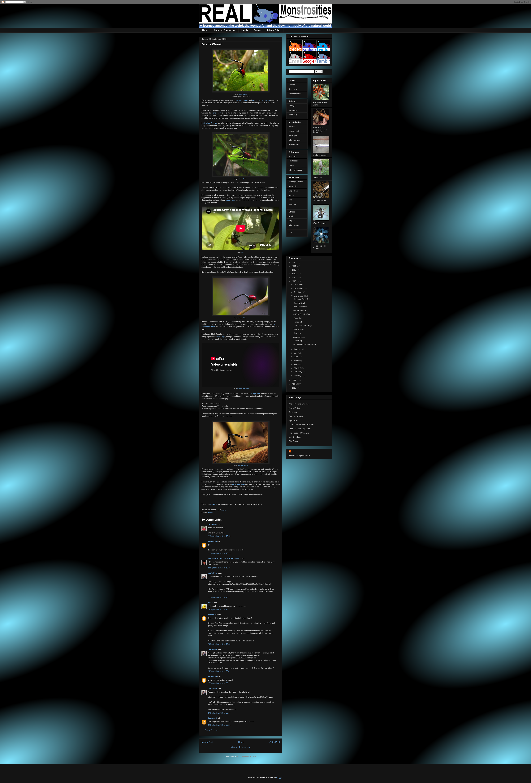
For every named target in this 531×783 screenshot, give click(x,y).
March (297, 368)
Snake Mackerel (320, 155)
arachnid (292, 156)
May (296, 360)
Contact (257, 30)
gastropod (293, 135)
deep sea (293, 89)
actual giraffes (254, 393)
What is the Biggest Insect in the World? (320, 129)
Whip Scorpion (319, 223)
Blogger (279, 778)
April (296, 364)
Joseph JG (212, 541)
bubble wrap (230, 200)
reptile (291, 195)
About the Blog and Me (224, 30)
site (290, 232)
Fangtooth (297, 322)
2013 (294, 281)
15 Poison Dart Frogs (302, 325)
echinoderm (294, 144)
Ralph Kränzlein (243, 465)
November (299, 288)
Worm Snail (298, 329)
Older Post (274, 742)
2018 (294, 262)
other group (294, 225)
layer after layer (238, 484)
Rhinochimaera (300, 307)
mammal (292, 204)
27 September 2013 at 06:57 (219, 713)
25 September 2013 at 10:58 (219, 644)
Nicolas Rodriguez (243, 388)
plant (291, 216)
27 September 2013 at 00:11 (219, 683)
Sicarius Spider (319, 200)
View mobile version (241, 747)
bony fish (292, 186)
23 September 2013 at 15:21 (219, 609)
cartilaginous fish (296, 182)
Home (205, 30)
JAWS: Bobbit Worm (302, 314)
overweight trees (241, 100)
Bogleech (293, 412)
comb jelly (293, 114)
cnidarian (293, 110)
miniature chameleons (261, 100)
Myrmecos (293, 420)
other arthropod (295, 170)
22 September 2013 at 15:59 (219, 553)
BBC (242, 252)
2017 (294, 266)
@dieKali (213, 504)
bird (290, 200)
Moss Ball (297, 318)
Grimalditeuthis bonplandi (304, 344)
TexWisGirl (212, 524)
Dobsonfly (317, 178)
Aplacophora (298, 337)
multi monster (294, 94)
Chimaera (297, 333)
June (296, 357)
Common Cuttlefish (301, 299)
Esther (210, 603)
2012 (294, 380)
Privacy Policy (273, 30)
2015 (294, 274)
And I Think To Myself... (299, 404)
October (298, 292)
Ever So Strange (296, 416)
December (299, 284)
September (299, 296)
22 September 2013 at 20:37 (219, 597)
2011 (294, 384)
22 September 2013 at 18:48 (219, 568)
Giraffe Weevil (299, 310)
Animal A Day (294, 408)
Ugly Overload (295, 437)
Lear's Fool (212, 573)
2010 (294, 388)
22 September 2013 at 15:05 (219, 536)
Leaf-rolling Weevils (209, 123)
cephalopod (294, 131)
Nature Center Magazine (299, 429)
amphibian (293, 191)
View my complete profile (299, 455)
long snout (217, 113)
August (297, 349)
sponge (292, 105)
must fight (221, 337)
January (298, 375)
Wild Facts (293, 441)
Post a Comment (211, 730)
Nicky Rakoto (243, 318)
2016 (294, 270)
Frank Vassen (243, 94)
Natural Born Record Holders (301, 424)
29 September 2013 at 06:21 (219, 725)
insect (210, 513)
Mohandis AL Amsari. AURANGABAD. (224, 558)
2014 (294, 277)
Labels (244, 30)
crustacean (293, 161)
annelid (292, 126)
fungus (292, 221)
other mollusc (294, 140)
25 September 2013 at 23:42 (219, 671)
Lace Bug (297, 341)
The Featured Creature (299, 433)
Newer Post (207, 742)
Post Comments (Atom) (246, 756)
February (298, 372)
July (296, 353)
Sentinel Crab (299, 303)
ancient (292, 85)
